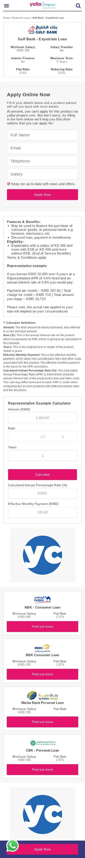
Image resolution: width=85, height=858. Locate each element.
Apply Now (42, 194)
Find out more (42, 626)
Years (12, 447)
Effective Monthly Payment (33, 504)
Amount (19, 409)
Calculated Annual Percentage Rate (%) (37, 485)
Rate (11, 428)
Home (6, 18)
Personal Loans (21, 18)
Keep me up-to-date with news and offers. (43, 184)
